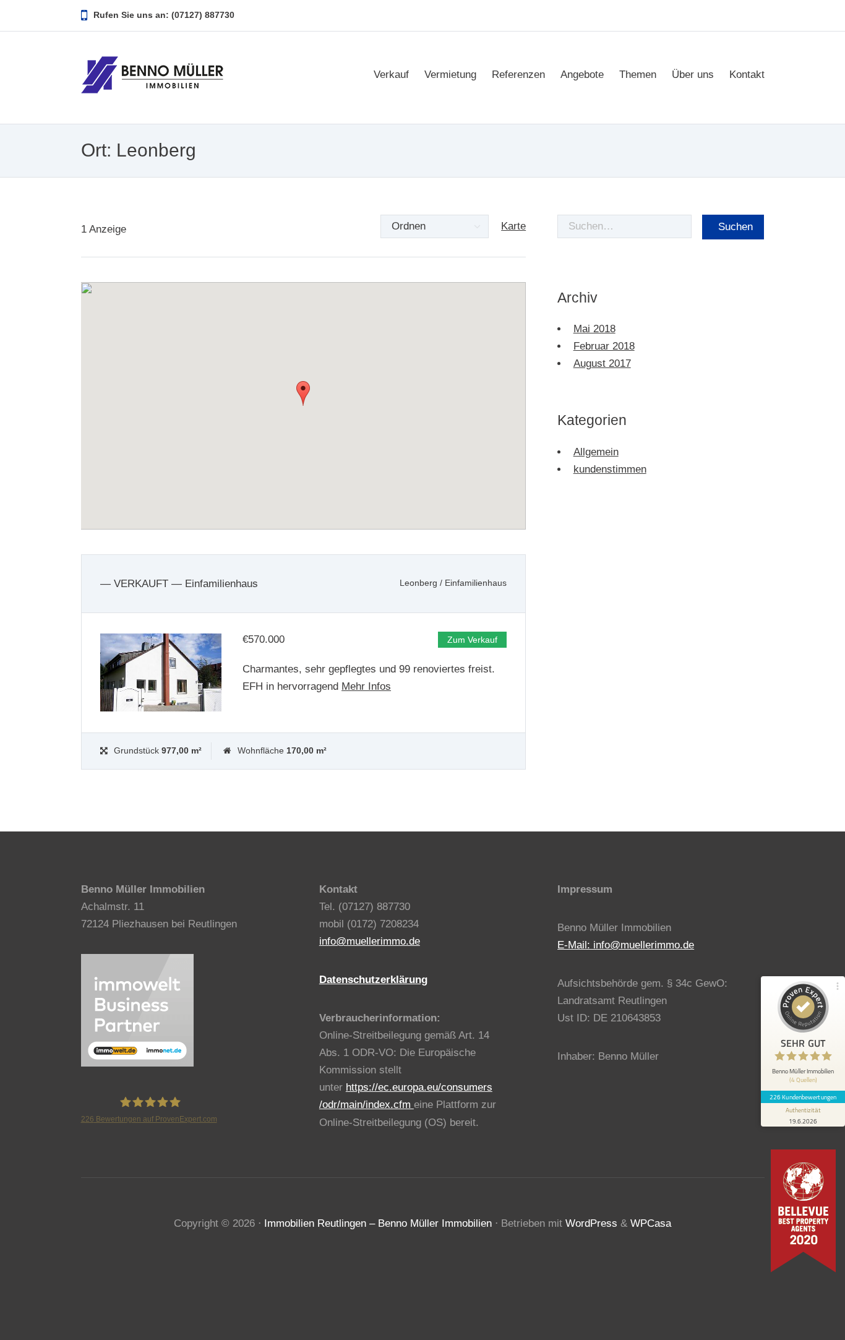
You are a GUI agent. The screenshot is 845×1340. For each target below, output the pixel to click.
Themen (637, 74)
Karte (513, 226)
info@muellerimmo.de (369, 941)
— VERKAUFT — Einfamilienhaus (179, 584)
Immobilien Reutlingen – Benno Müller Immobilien (378, 1223)
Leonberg (418, 583)
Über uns (693, 74)
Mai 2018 (594, 329)
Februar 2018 (604, 346)
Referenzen (518, 74)
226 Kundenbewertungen (803, 1097)
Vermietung (450, 74)
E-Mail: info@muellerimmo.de (625, 945)
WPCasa (650, 1223)
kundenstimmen (609, 469)
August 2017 (602, 363)
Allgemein (596, 452)
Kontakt (747, 74)
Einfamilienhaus (476, 583)
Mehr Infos (366, 686)
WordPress (591, 1223)
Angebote (582, 74)
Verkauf (391, 74)
